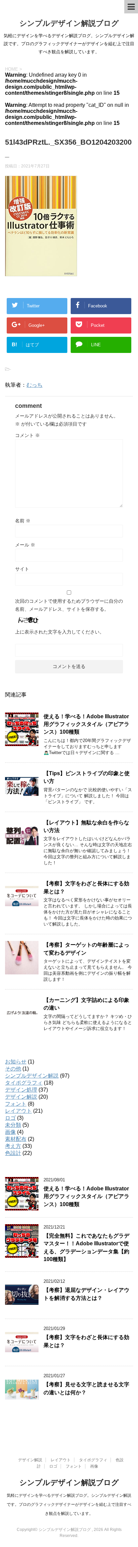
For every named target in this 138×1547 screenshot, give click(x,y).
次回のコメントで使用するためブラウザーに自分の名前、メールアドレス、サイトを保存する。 (69, 605)
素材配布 (15, 1139)
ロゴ (10, 1118)
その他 (13, 1069)
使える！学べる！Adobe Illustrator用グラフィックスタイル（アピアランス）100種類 (86, 724)
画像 (10, 1132)
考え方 (13, 1146)
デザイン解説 (21, 1097)
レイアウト (18, 1111)
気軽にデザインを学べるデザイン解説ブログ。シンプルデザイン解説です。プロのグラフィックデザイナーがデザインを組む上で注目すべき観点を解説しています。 (69, 1504)
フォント (15, 1104)
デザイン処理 (21, 1090)
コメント (27, 435)
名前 (22, 520)
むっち (34, 385)
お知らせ (15, 1061)
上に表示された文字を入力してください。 (59, 632)
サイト (22, 569)
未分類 (13, 1125)
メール (25, 544)
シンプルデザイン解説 (32, 1076)
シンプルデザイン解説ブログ (69, 23)
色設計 (13, 1153)
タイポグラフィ (24, 1083)
